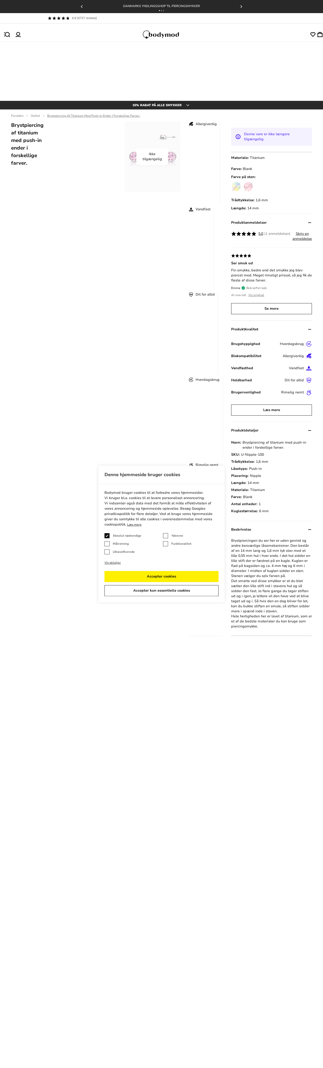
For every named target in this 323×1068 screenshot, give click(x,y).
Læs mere (271, 410)
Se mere (271, 308)
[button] (159, 10)
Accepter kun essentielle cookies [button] (161, 590)
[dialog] (161, 534)
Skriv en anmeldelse (302, 236)
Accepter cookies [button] (161, 576)
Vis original (256, 295)
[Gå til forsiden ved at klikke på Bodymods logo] (165, 35)
